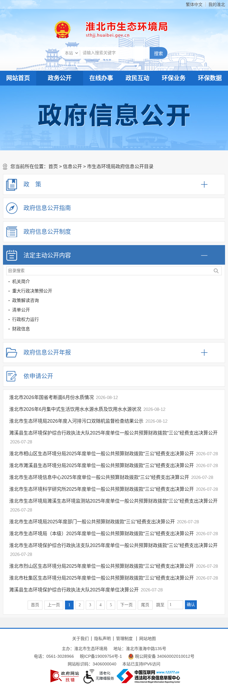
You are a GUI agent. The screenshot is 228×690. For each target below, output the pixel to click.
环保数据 (210, 78)
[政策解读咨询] (219, 301)
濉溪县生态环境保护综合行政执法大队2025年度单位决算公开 (74, 589)
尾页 (145, 605)
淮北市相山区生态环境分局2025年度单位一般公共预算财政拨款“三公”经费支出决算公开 (101, 453)
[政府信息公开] (114, 114)
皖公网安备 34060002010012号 (164, 656)
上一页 (54, 605)
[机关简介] (219, 282)
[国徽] (62, 29)
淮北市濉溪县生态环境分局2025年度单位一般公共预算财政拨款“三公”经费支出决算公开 (101, 465)
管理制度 (124, 638)
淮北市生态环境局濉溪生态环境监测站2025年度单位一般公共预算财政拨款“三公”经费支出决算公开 (113, 501)
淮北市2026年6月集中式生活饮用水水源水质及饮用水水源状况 (75, 409)
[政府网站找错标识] (64, 676)
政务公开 (60, 78)
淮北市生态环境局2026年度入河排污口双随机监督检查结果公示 (76, 421)
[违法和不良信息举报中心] (148, 676)
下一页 (126, 605)
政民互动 (137, 78)
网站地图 (147, 638)
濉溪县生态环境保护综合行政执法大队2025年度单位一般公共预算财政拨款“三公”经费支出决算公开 (113, 432)
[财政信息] (219, 329)
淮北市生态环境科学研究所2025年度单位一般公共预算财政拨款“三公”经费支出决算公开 (101, 489)
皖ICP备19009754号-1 (101, 656)
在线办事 (101, 78)
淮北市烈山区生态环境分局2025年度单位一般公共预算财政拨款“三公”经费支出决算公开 (101, 566)
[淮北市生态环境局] (124, 29)
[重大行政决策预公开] (219, 292)
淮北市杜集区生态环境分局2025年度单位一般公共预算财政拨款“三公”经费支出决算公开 (101, 577)
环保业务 (174, 78)
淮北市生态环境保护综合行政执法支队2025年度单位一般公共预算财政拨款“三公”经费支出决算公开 (113, 545)
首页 (53, 166)
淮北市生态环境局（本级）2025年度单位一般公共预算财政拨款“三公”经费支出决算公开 (101, 533)
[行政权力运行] (219, 320)
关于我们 (80, 638)
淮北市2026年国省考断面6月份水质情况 (51, 397)
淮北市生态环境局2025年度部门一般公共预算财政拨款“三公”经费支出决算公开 (92, 521)
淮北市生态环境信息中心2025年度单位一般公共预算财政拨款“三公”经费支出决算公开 (99, 477)
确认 (191, 604)
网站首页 (18, 78)
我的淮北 (216, 4)
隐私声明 (102, 638)
